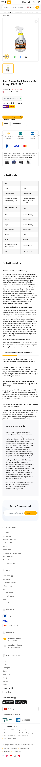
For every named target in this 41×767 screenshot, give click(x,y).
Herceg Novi (6, 668)
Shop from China (23, 736)
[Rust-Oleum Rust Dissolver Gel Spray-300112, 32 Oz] (20, 39)
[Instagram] (8, 756)
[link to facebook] (20, 57)
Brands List (6, 579)
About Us (5, 533)
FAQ (3, 589)
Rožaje (4, 685)
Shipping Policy (7, 556)
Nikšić (4, 664)
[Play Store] (21, 702)
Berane (5, 681)
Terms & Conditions (10, 748)
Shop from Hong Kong (26, 733)
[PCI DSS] (7, 720)
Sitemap (5, 546)
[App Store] (8, 702)
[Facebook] (4, 756)
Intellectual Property (9, 543)
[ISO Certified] (22, 720)
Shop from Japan (10, 733)
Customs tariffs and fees (11, 553)
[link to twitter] (26, 57)
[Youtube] (12, 756)
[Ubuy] (8, 2)
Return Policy (7, 586)
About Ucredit (7, 593)
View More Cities (8, 688)
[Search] (37, 7)
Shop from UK (21, 730)
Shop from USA (9, 730)
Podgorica (6, 661)
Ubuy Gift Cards (8, 596)
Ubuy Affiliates (7, 603)
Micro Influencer (8, 560)
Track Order (6, 550)
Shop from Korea (9, 736)
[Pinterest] (20, 756)
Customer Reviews (9, 583)
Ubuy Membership (9, 563)
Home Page (6, 12)
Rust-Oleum (6, 15)
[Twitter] (16, 756)
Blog (4, 600)
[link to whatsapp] (15, 57)
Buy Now (29, 157)
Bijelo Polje (6, 674)
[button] (25, 2)
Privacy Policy (24, 748)
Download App (7, 576)
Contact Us (6, 536)
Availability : (6, 90)
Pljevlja (4, 671)
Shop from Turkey (10, 739)
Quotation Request (9, 540)
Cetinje (4, 678)
